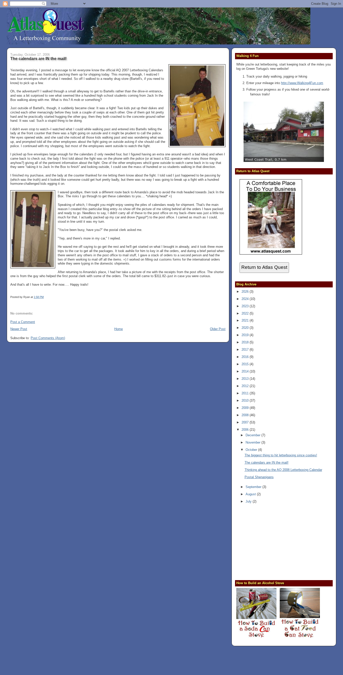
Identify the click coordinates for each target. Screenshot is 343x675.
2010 (246, 400)
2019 (246, 335)
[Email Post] (44, 296)
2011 (246, 393)
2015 (246, 364)
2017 (246, 349)
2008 (246, 415)
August (251, 494)
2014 (246, 371)
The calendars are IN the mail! (38, 58)
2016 (246, 357)
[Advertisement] (267, 542)
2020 (246, 328)
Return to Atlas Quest (264, 267)
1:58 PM (39, 296)
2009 (246, 408)
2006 (246, 430)
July (249, 501)
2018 (246, 342)
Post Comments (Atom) (48, 338)
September (254, 487)
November (253, 442)
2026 (246, 291)
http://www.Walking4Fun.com (302, 83)
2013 (246, 379)
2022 (246, 313)
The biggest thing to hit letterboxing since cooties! (281, 455)
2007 (246, 422)
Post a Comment (22, 322)
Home (118, 329)
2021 (246, 320)
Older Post (217, 329)
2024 (246, 299)
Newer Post (18, 329)
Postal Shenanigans (259, 477)
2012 (246, 386)
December (253, 435)
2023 (246, 306)
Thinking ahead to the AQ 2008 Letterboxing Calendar (283, 470)
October (252, 450)
